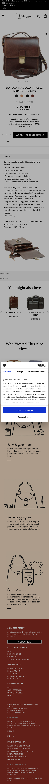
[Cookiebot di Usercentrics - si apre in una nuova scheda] (36, 365)
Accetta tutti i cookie (24, 410)
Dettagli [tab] (20, 372)
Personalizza (23, 417)
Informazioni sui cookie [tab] (37, 372)
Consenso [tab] (7, 372)
